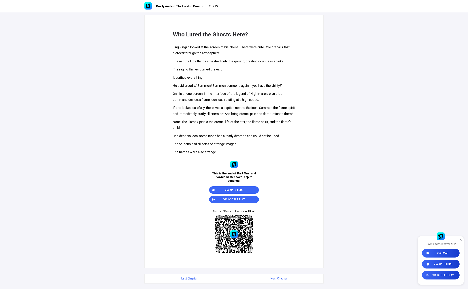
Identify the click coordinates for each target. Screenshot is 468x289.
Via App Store (443, 264)
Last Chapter (189, 278)
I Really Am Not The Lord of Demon (179, 6)
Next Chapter (278, 278)
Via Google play (443, 275)
